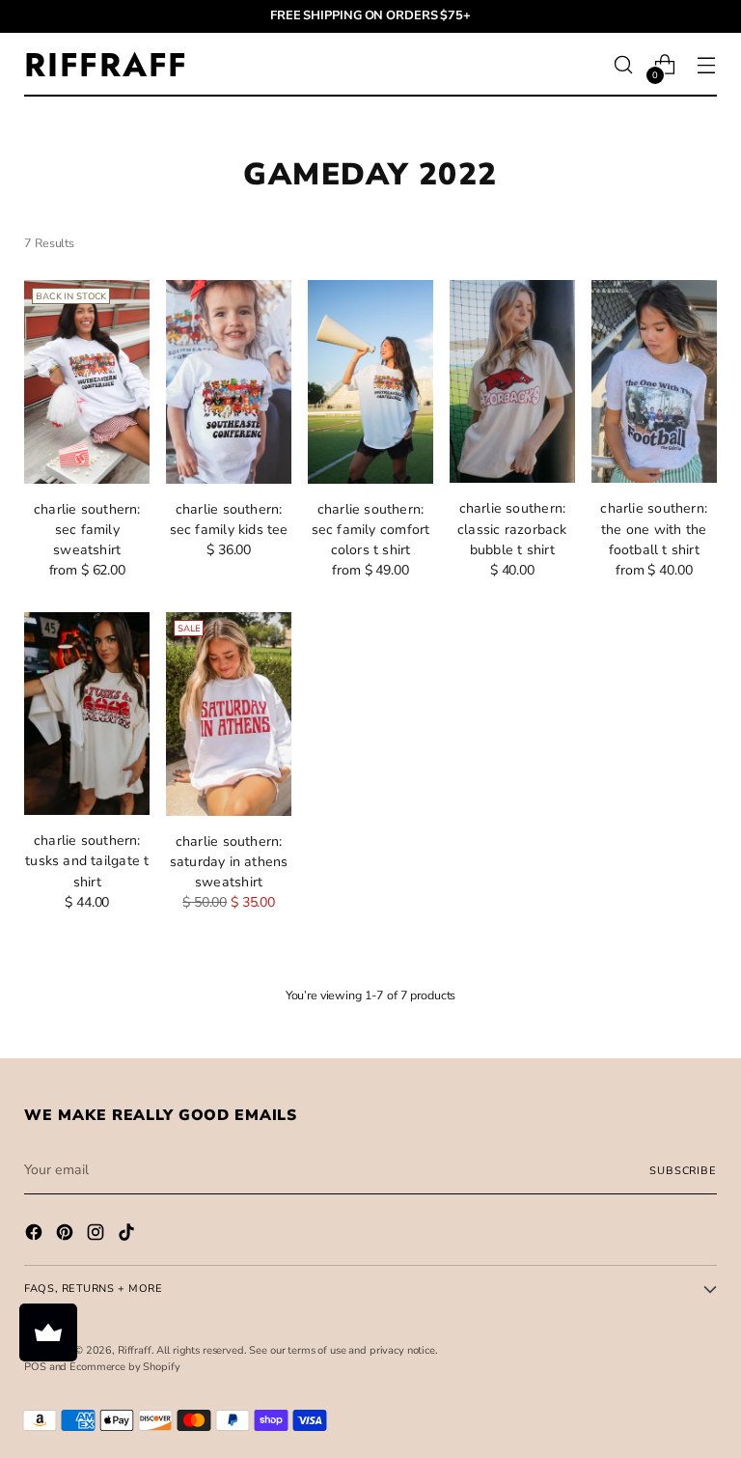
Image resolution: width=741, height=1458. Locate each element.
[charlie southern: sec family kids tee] (228, 382)
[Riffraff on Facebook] (35, 1235)
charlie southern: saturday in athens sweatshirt (229, 861)
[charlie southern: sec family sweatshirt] (87, 382)
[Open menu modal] (707, 65)
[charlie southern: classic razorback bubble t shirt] (512, 382)
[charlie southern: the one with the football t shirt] (654, 382)
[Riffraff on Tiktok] (128, 1235)
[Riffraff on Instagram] (97, 1235)
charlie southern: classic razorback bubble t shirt (512, 528)
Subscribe (682, 1171)
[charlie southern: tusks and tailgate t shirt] (87, 714)
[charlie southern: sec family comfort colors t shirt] (370, 382)
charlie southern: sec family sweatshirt (87, 529)
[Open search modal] (624, 65)
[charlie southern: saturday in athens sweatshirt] (228, 714)
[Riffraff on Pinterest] (66, 1235)
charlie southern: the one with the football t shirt (653, 528)
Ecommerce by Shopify (124, 1367)
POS (35, 1367)
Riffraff (134, 1350)
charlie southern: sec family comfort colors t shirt (371, 529)
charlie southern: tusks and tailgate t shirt (87, 860)
